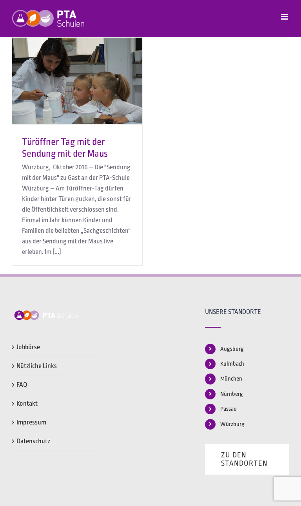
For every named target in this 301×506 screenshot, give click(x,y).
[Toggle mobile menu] (285, 17)
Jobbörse (28, 347)
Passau (228, 409)
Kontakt (27, 403)
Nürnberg (231, 394)
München (231, 378)
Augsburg (232, 349)
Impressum (31, 422)
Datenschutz (33, 441)
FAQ (21, 384)
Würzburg (232, 424)
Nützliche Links (36, 366)
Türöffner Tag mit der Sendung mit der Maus (65, 147)
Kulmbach (232, 364)
